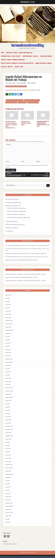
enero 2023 (8, 423)
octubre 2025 (8, 327)
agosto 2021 (8, 477)
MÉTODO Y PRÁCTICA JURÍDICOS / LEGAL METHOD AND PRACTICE (17, 63)
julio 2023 (7, 403)
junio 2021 (7, 483)
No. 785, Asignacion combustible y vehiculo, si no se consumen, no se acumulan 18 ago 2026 (27, 245)
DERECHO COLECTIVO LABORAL (15, 208)
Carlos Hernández (21, 83)
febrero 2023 (8, 419)
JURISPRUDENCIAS (10, 221)
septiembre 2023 (9, 397)
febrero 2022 (8, 458)
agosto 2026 (8, 295)
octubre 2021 (8, 471)
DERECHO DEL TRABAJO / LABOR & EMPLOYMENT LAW (19, 53)
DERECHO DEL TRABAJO (11, 205)
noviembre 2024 (9, 362)
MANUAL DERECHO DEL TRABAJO (43, 63)
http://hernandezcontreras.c (9, 543)
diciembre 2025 (9, 320)
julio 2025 (7, 336)
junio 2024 (7, 368)
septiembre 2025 (9, 330)
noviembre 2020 (9, 506)
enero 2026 (8, 317)
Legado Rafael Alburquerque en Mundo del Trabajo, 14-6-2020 (22, 90)
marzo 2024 (8, 378)
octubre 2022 (8, 432)
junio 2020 (7, 522)
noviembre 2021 (9, 467)
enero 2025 (8, 355)
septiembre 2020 (9, 512)
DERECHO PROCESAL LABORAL (15, 214)
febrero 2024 (8, 381)
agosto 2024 (8, 365)
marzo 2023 (8, 416)
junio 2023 (7, 407)
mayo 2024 (8, 371)
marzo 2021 (8, 493)
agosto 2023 (8, 400)
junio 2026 (7, 301)
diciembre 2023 (9, 387)
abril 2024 (7, 375)
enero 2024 (8, 384)
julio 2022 (7, 442)
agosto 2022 (8, 439)
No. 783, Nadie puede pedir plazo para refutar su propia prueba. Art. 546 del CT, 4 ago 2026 (26, 256)
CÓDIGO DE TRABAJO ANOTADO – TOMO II (35, 274)
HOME (2, 53)
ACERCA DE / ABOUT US (7, 67)
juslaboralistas (22, 102)
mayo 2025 (8, 343)
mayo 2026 (8, 304)
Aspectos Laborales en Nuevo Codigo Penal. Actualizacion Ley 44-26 (21, 260)
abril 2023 (7, 413)
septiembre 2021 (9, 474)
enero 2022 (8, 461)
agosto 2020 (8, 515)
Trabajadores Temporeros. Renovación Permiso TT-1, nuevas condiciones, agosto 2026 (25, 253)
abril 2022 (7, 451)
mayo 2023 (8, 410)
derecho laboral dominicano (32, 100)
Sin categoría (8, 231)
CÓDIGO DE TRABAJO (11, 199)
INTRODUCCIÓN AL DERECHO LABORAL (16, 86)
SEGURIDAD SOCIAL (10, 227)
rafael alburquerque (33, 102)
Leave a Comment (31, 83)
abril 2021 (7, 490)
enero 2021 (8, 499)
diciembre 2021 (9, 464)
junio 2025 (7, 339)
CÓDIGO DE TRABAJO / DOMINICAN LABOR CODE (13, 60)
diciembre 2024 (9, 359)
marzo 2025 (8, 349)
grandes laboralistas (11, 102)
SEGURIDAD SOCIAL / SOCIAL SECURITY (11, 56)
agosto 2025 (8, 333)
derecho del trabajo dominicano (14, 100)
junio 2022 (7, 445)
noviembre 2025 (9, 323)
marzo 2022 (8, 455)
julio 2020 (7, 519)
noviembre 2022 (9, 429)
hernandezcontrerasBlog (27, 45)
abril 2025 (7, 346)
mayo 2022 (8, 448)
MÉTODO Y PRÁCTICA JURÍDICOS (14, 224)
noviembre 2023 (9, 391)
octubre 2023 (8, 394)
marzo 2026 (8, 311)
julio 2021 (7, 480)
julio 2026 (7, 298)
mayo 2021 (8, 487)
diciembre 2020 (9, 503)
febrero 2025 (8, 352)
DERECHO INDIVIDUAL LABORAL (15, 211)
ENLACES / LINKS (19, 67)
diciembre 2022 (9, 426)
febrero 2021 (8, 496)
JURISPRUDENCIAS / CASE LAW (30, 56)
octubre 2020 (8, 509)
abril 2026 (7, 307)
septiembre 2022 (9, 435)
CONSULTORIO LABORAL (46, 56)
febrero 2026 (8, 314)
